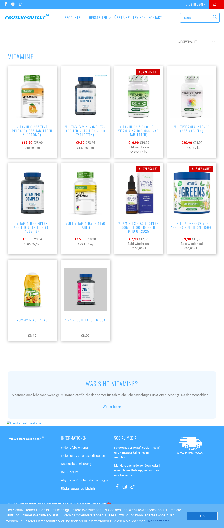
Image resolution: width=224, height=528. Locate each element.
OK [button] (202, 516)
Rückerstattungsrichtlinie (78, 488)
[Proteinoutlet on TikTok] (20, 4)
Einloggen (198, 4)
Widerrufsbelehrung (74, 447)
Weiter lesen (112, 407)
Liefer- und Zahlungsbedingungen (84, 455)
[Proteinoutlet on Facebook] (5, 4)
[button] (75, 17)
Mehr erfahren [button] (159, 521)
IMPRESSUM (69, 472)
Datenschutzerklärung (76, 464)
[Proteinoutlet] (26, 17)
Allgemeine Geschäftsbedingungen (84, 480)
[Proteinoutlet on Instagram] (13, 4)
